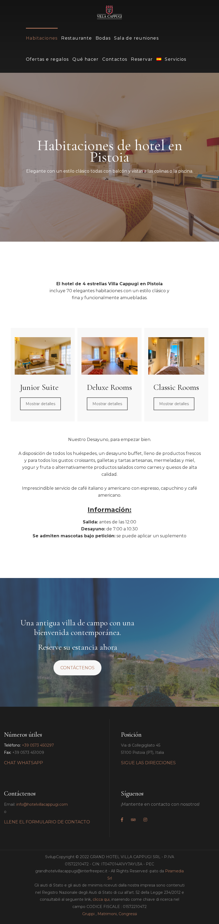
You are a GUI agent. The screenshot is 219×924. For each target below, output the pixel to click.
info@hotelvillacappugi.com (42, 804)
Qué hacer (85, 59)
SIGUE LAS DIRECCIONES (148, 762)
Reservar (142, 59)
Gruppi (88, 913)
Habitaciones (42, 38)
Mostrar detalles (40, 403)
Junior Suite (39, 387)
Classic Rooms (176, 387)
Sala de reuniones (136, 38)
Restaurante (76, 38)
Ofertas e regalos (47, 59)
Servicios (175, 59)
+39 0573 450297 (38, 745)
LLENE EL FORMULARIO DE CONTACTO (47, 821)
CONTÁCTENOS (77, 667)
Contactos (114, 59)
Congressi (128, 913)
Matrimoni (107, 913)
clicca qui (101, 899)
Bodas (103, 38)
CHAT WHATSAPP (23, 762)
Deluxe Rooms (109, 387)
